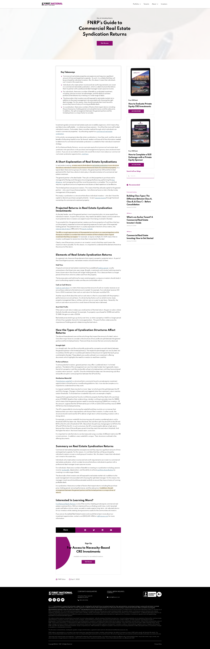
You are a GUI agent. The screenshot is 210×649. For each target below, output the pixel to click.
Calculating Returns (107, 18)
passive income (100, 198)
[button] (85, 530)
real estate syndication (100, 165)
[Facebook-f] (50, 599)
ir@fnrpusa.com (102, 516)
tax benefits (65, 470)
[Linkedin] (58, 599)
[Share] (62, 599)
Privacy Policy (158, 644)
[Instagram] (54, 599)
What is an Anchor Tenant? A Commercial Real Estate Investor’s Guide (140, 220)
